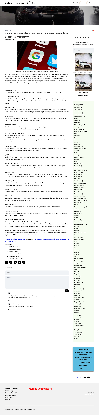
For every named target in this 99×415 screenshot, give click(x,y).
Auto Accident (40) (79, 114)
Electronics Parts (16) (79, 185)
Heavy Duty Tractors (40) (81, 224)
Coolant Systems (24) (80, 148)
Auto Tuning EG (83, 365)
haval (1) (76, 217)
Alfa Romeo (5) (78, 109)
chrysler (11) (77, 142)
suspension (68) (78, 317)
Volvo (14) (76, 336)
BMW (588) (77, 127)
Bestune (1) (77, 122)
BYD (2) (76, 133)
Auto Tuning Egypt (83, 95)
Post (67, 290)
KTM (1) (76, 263)
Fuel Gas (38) (77, 211)
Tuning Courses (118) (79, 330)
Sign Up (90, 2)
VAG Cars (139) (78, 334)
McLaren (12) (77, 280)
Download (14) (78, 166)
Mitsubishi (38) (78, 291)
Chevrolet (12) (77, 140)
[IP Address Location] (93, 30)
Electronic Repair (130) (80, 183)
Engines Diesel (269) (79, 194)
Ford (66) (76, 209)
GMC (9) (76, 215)
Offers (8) (77, 295)
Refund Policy (9, 397)
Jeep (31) (76, 252)
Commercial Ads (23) (79, 146)
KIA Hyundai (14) (78, 261)
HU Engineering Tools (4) (80, 232)
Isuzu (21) (76, 243)
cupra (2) (76, 150)
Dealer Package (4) (79, 157)
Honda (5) (77, 228)
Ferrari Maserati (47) (79, 202)
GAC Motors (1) (78, 213)
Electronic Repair (9, 39)
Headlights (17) (78, 220)
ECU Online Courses (14, 256)
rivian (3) (76, 310)
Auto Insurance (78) (79, 116)
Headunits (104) (78, 222)
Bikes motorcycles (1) (79, 125)
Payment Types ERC (11, 393)
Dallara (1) (76, 155)
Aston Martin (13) (78, 112)
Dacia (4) (76, 153)
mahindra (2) (77, 276)
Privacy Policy (9, 391)
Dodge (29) (77, 161)
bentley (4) (77, 120)
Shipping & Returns (10, 395)
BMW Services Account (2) (81, 131)
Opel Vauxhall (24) (79, 297)
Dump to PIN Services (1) (80, 170)
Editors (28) (77, 179)
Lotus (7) (76, 271)
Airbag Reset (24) (78, 107)
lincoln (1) (76, 269)
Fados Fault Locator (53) (80, 200)
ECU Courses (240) (79, 172)
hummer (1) (77, 235)
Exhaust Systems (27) (80, 198)
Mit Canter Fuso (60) (79, 289)
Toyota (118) (77, 323)
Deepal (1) (76, 159)
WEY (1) (76, 338)
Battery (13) (77, 118)
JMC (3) (76, 256)
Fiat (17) (76, 204)
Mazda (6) (77, 278)
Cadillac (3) (77, 135)
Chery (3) (76, 137)
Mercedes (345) (78, 282)
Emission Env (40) (79, 187)
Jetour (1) (76, 254)
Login (83, 2)
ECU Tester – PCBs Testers (16, 258)
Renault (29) (77, 306)
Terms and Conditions (11, 388)
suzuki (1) (76, 319)
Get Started (75, 2)
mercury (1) (77, 284)
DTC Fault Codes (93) (80, 168)
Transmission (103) (79, 325)
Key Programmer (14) (79, 258)
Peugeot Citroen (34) (79, 302)
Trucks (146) (77, 327)
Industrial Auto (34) (79, 239)
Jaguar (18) (77, 250)
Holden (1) (76, 226)
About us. (8, 399)
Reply (9, 300)
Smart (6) (76, 312)
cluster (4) (77, 144)
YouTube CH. (83, 368)
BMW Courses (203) (79, 129)
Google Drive (29, 239)
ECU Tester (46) (78, 174)
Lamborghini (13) (78, 265)
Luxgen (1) (76, 274)
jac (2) (75, 248)
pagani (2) (76, 299)
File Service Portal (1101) (80, 207)
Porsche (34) (77, 304)
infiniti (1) (76, 241)
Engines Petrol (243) (79, 196)
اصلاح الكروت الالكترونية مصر (83, 362)
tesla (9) (76, 321)
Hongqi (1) (76, 230)
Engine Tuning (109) (79, 191)
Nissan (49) (77, 293)
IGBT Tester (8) (78, 237)
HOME (44, 2)
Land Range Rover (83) (80, 267)
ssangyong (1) (77, 315)
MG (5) (76, 286)
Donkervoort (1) (78, 163)
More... (50, 2)
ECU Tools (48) (78, 176)
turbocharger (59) (78, 332)
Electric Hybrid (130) (79, 181)
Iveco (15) (76, 245)
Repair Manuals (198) (79, 308)
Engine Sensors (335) (79, 189)
